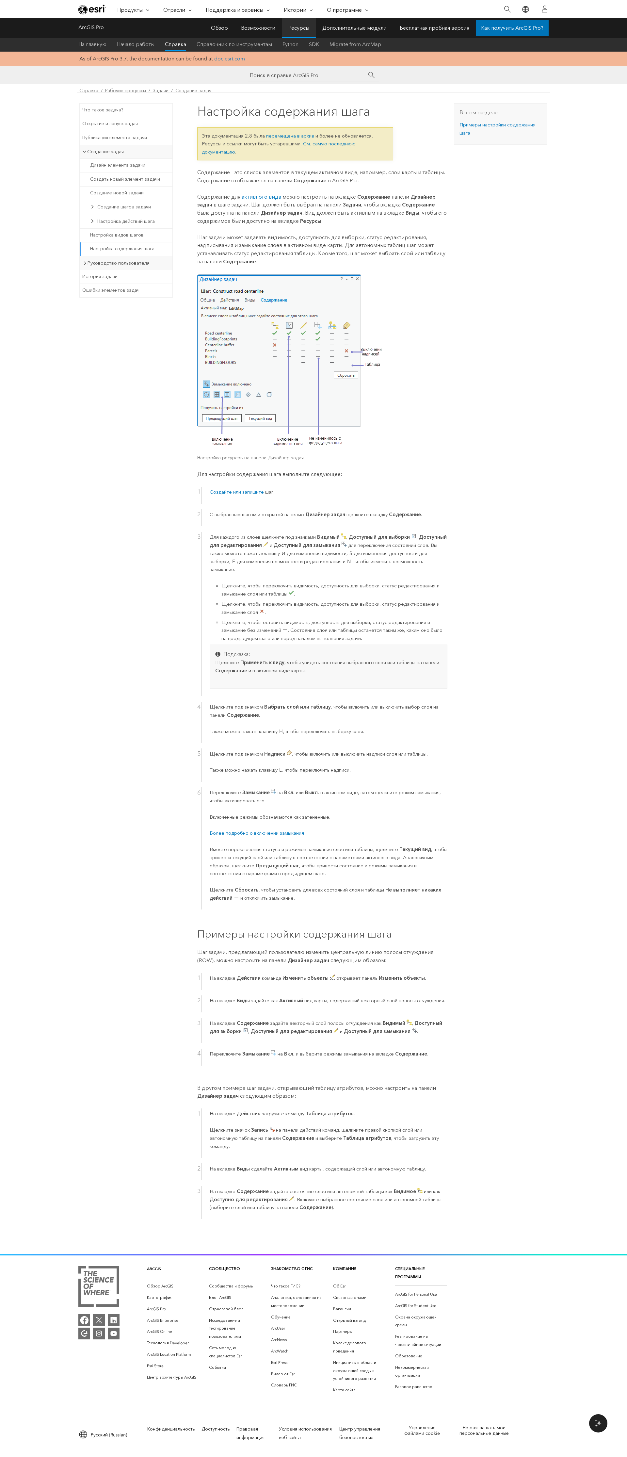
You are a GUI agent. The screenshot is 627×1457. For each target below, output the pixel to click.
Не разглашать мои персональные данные (484, 1430)
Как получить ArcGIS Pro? (512, 28)
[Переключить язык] (525, 9)
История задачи (100, 276)
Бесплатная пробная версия (434, 28)
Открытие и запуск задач (110, 123)
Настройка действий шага (126, 221)
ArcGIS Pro (91, 27)
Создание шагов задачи (124, 207)
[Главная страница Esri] (92, 9)
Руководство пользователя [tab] (118, 263)
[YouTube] (114, 1333)
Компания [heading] (344, 1268)
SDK (314, 44)
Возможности (258, 28)
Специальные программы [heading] (410, 1272)
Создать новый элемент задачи (125, 179)
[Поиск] (507, 9)
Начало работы (135, 44)
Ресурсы (298, 28)
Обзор (219, 28)
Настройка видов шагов (117, 235)
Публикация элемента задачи (114, 137)
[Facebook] (84, 1320)
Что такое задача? (102, 110)
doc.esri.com (229, 59)
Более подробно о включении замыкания (257, 833)
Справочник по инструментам (234, 44)
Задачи (161, 90)
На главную (92, 44)
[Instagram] (99, 1333)
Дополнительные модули (354, 28)
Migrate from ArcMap (355, 44)
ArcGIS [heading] (154, 1268)
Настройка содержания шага (122, 249)
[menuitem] (173, 1286)
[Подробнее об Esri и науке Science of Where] (98, 1287)
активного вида (261, 197)
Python (290, 44)
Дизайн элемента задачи (117, 165)
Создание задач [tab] (105, 152)
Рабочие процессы (125, 90)
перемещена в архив (290, 136)
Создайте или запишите (237, 492)
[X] (99, 1320)
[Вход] (544, 9)
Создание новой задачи (117, 193)
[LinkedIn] (114, 1320)
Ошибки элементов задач (110, 290)
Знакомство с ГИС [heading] (292, 1268)
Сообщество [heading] (224, 1268)
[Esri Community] (84, 1333)
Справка (175, 44)
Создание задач (193, 90)
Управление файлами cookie (422, 1430)
